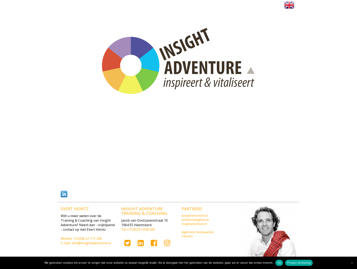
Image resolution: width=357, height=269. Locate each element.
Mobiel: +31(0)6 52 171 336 (81, 238)
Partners (187, 236)
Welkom (73, 5)
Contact (220, 5)
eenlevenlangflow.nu (195, 220)
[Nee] (352, 263)
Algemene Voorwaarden (198, 232)
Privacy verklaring (299, 262)
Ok (279, 262)
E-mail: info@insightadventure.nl (86, 243)
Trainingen (126, 5)
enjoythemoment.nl (195, 216)
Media (243, 5)
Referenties (192, 5)
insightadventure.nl (194, 224)
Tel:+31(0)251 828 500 (138, 229)
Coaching (159, 5)
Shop (266, 5)
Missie (96, 5)
